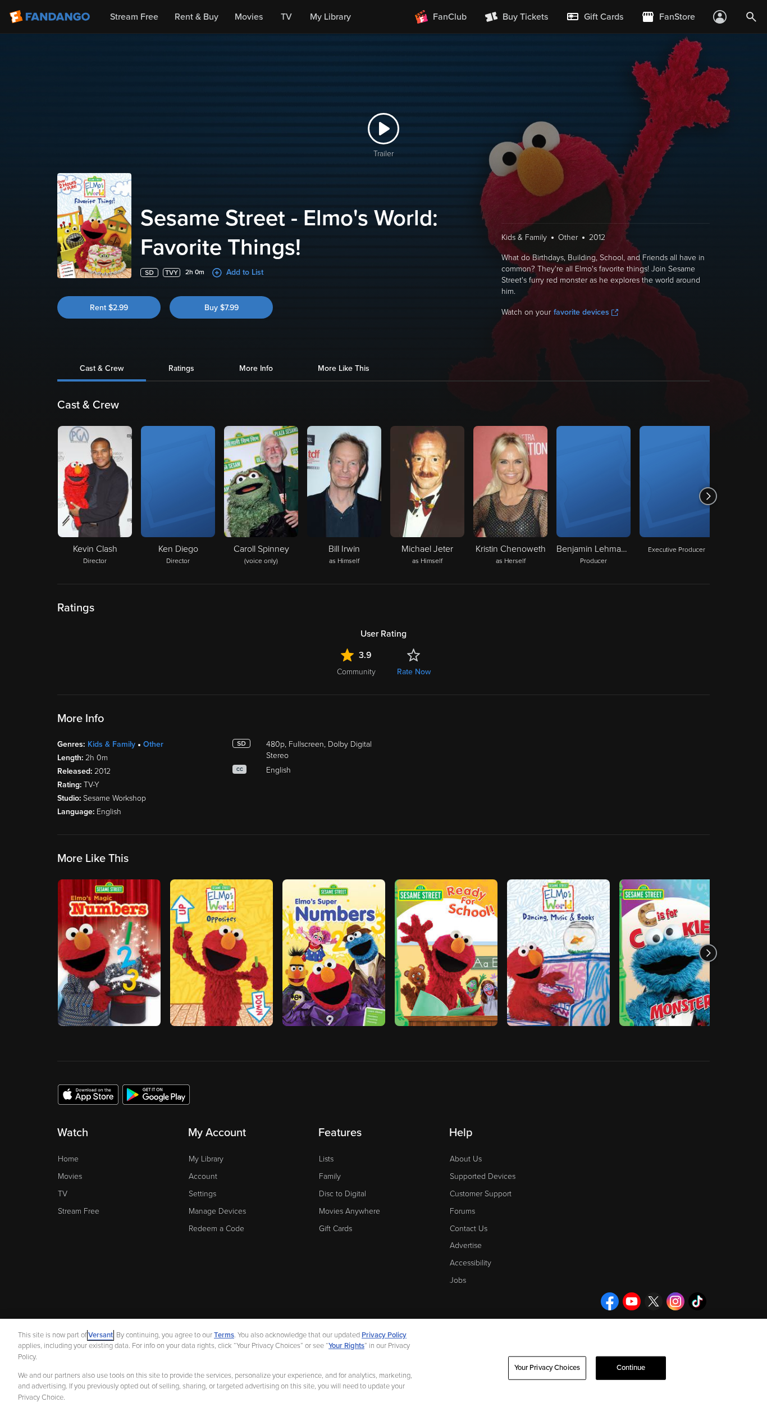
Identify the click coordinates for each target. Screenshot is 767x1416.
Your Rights (346, 1345)
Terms (224, 1335)
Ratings (181, 368)
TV (62, 1194)
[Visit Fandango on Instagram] (675, 1301)
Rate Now (414, 672)
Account (203, 1176)
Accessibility (470, 1263)
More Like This (343, 368)
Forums (462, 1211)
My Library (206, 1159)
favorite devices (581, 312)
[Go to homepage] (51, 17)
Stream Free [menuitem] (134, 16)
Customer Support (481, 1194)
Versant (100, 1335)
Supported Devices (482, 1176)
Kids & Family (111, 744)
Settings (202, 1194)
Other (153, 744)
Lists (326, 1159)
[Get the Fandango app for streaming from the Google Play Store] (156, 1094)
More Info (256, 368)
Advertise (466, 1245)
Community (356, 672)
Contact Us (468, 1228)
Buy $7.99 (221, 307)
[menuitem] (594, 17)
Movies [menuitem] (249, 16)
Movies (70, 1176)
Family (330, 1176)
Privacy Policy (384, 1335)
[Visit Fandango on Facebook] (609, 1301)
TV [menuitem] (286, 16)
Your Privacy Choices (547, 1367)
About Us (466, 1159)
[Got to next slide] (708, 496)
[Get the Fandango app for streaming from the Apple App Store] (88, 1094)
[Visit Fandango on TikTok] (697, 1301)
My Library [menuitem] (330, 16)
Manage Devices (217, 1211)
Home (68, 1159)
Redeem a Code (216, 1228)
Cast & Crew (102, 368)
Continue (631, 1367)
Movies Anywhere (349, 1211)
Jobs (458, 1280)
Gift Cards (335, 1228)
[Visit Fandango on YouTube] (631, 1301)
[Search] (751, 17)
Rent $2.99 (109, 307)
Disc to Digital (342, 1194)
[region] (383, 1367)
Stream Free (78, 1211)
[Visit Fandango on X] (653, 1301)
